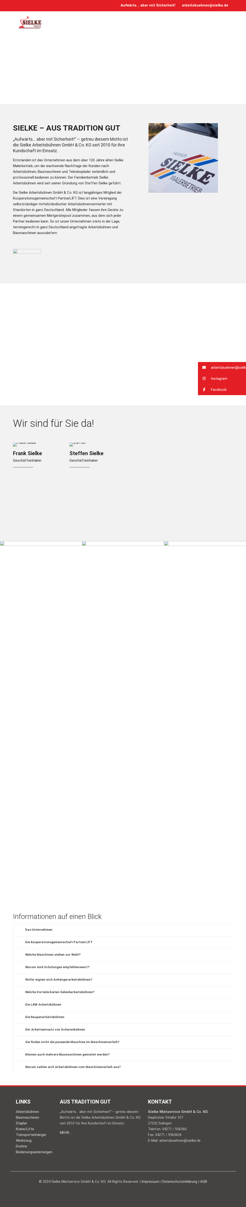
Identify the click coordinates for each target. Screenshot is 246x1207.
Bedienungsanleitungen (34, 1152)
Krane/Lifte (25, 1129)
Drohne (21, 1146)
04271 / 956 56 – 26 (179, 497)
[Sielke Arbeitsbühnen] (30, 22)
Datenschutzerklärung (179, 1181)
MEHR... (65, 1132)
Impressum (150, 1181)
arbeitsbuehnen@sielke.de (205, 5)
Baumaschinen (27, 1117)
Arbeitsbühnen (27, 1112)
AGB (203, 1181)
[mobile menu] (225, 22)
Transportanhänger (31, 1135)
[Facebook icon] (21, 5)
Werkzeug (23, 1140)
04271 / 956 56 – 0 (178, 486)
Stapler (21, 1123)
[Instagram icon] (27, 5)
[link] (27, 255)
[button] (222, 367)
